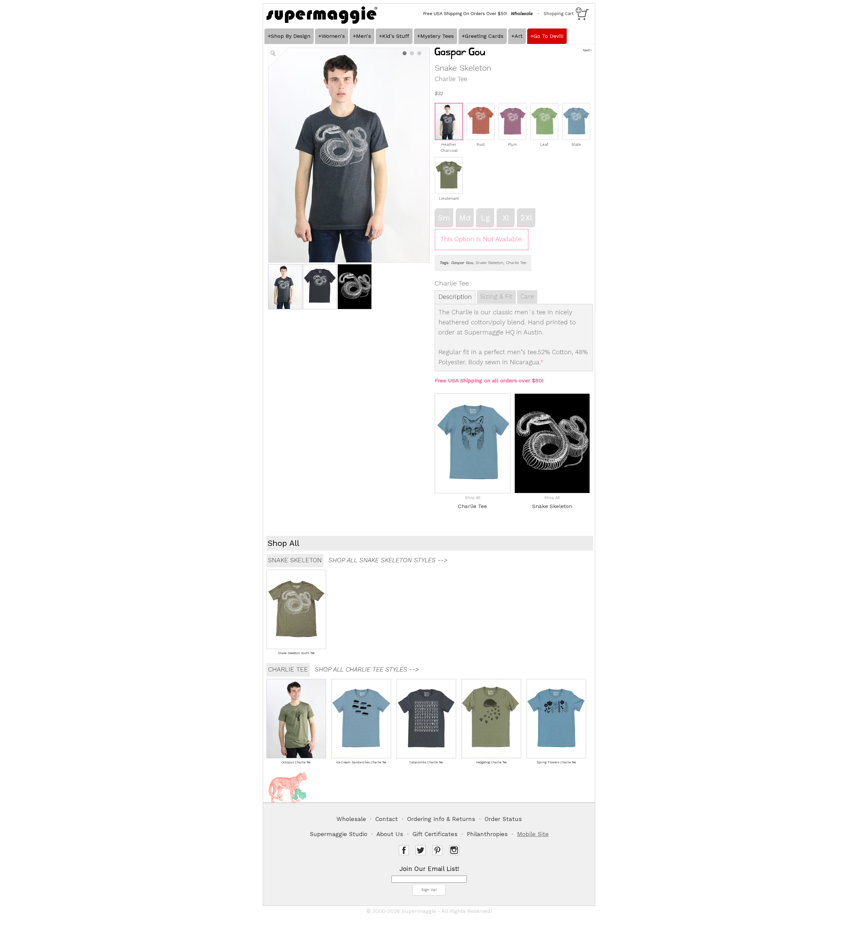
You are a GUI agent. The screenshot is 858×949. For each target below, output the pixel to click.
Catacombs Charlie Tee (426, 762)
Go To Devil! (548, 36)
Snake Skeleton (489, 262)
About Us (389, 834)
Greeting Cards (484, 36)
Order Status (503, 819)
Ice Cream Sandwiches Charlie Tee (361, 762)
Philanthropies (487, 834)
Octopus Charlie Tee (296, 762)
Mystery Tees (437, 36)
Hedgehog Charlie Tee (491, 762)
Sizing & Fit (496, 296)
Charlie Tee (516, 262)
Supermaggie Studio (338, 834)
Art (518, 36)
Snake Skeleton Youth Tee (296, 653)
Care (527, 296)
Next (586, 50)
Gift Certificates (435, 834)
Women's (333, 36)
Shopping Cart (559, 13)
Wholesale (351, 819)
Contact (386, 819)
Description (455, 297)
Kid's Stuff (395, 36)
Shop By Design (290, 36)
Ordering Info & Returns (441, 819)
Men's (363, 36)
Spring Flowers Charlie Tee (556, 762)
